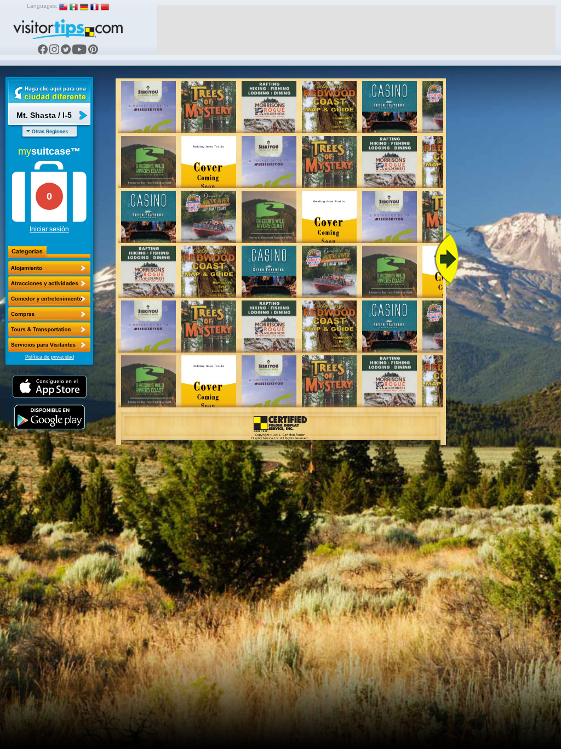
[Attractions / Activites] (49, 283)
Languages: (42, 6)
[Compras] (49, 314)
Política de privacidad (49, 357)
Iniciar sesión (49, 229)
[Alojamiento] (49, 268)
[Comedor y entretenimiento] (49, 299)
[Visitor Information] (49, 345)
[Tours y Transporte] (49, 329)
